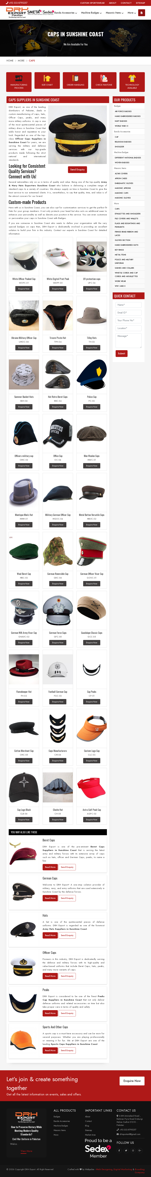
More (131, 12)
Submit (121, 353)
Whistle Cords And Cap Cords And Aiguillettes (126, 275)
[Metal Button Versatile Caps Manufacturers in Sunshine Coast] (92, 492)
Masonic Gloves (123, 198)
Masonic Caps (121, 193)
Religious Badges (123, 142)
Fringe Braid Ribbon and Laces (126, 234)
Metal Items (120, 254)
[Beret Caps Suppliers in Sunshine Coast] (23, 853)
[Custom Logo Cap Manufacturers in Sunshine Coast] (92, 728)
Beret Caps (49, 840)
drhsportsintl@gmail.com (129, 1134)
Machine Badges (90, 12)
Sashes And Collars (124, 268)
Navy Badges (121, 121)
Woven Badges (122, 162)
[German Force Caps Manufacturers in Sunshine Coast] (58, 610)
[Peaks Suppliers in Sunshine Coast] (23, 1003)
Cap (116, 137)
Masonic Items (114, 12)
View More (26, 1151)
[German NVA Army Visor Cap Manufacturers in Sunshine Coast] (24, 610)
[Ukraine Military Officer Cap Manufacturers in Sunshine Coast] (24, 315)
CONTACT (126, 3)
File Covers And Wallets (126, 218)
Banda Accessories (64, 12)
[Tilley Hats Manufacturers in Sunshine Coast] (92, 315)
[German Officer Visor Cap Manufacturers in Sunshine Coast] (92, 551)
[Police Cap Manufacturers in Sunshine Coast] (92, 374)
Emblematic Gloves (124, 183)
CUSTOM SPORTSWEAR (92, 3)
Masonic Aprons (123, 188)
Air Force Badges (123, 111)
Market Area (90, 1134)
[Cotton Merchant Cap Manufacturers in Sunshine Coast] (24, 728)
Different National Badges (128, 157)
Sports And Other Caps (55, 1027)
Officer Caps (49, 952)
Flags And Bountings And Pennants (127, 225)
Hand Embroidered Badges (128, 116)
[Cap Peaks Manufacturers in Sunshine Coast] (92, 669)
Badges (117, 106)
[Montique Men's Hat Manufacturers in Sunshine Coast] (24, 492)
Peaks (46, 989)
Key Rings (119, 250)
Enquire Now (132, 1081)
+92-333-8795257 (18, 3)
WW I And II (120, 286)
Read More (50, 867)
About (87, 1116)
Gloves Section (122, 240)
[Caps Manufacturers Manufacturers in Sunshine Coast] (58, 728)
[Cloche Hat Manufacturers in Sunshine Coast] (58, 787)
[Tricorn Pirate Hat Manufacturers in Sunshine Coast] (58, 315)
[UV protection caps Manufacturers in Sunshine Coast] (92, 256)
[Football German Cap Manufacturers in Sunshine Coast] (58, 669)
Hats (45, 915)
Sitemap (88, 1130)
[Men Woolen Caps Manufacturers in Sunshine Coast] (92, 433)
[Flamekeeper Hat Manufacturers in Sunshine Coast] (24, 669)
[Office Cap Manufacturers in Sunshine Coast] (58, 433)
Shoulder (119, 146)
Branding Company (140, 1171)
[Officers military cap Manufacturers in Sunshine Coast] (24, 433)
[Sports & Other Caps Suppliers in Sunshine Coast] (23, 1040)
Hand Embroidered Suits (126, 245)
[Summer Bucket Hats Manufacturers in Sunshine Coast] (24, 374)
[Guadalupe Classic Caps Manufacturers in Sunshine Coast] (92, 610)
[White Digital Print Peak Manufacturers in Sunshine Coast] (58, 256)
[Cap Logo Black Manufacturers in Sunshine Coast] (24, 787)
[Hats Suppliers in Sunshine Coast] (23, 929)
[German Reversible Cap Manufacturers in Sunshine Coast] (58, 551)
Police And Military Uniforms (124, 261)
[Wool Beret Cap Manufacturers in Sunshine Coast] (24, 551)
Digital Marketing (123, 1169)
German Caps (50, 878)
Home (9, 60)
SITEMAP (140, 3)
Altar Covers (121, 173)
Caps (117, 209)
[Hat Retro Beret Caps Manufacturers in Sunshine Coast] (58, 374)
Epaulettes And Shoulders (128, 213)
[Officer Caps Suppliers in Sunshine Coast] (23, 966)
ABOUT (112, 3)
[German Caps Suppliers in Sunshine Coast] (23, 891)
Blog (87, 1125)
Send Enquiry (67, 867)
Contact (88, 1121)
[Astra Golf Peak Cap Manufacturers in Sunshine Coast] (92, 787)
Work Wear (120, 281)
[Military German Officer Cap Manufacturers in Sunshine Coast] (58, 492)
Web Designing (104, 1169)
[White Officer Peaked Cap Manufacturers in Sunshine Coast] (24, 256)
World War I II (121, 126)
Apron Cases (121, 178)
